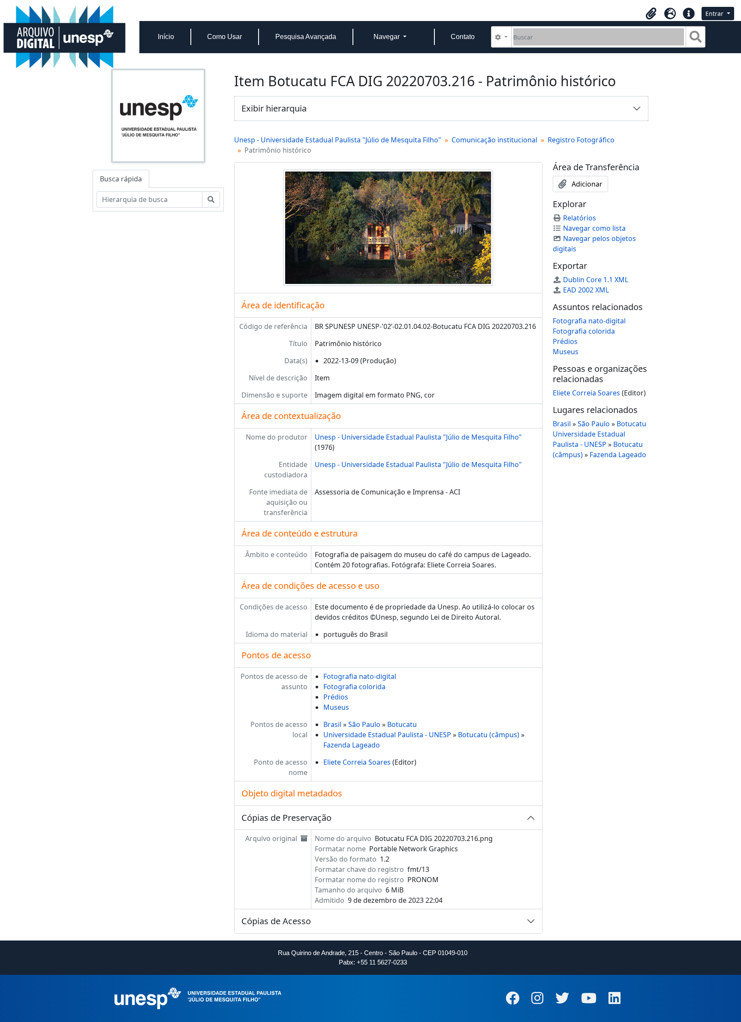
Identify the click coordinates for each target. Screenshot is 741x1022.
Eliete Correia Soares (357, 762)
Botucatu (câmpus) (488, 734)
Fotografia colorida (354, 686)
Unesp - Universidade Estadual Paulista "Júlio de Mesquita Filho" (337, 140)
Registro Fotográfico (581, 140)
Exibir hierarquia (274, 108)
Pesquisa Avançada (305, 36)
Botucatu (402, 724)
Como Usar (224, 36)
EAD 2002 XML (586, 290)
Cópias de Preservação (286, 817)
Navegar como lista (594, 228)
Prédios (335, 697)
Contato (463, 36)
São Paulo (364, 724)
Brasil (332, 724)
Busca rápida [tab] (121, 179)
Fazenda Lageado (351, 745)
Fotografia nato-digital (359, 676)
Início (166, 36)
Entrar (715, 13)
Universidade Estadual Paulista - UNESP (387, 734)
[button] (651, 13)
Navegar (387, 36)
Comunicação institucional (494, 140)
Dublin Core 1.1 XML (595, 279)
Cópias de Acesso (276, 921)
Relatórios (579, 218)
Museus (336, 707)
